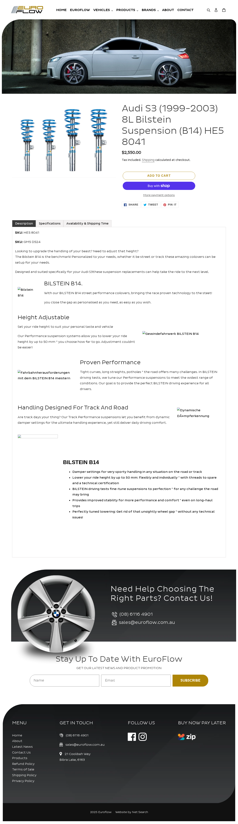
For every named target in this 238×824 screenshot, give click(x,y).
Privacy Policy (23, 781)
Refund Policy (23, 764)
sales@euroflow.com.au (85, 745)
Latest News (22, 747)
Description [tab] (24, 223)
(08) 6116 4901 (77, 735)
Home (17, 735)
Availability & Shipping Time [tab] (87, 223)
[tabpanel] (119, 392)
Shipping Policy (24, 775)
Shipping (148, 160)
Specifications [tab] (49, 223)
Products (19, 758)
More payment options (159, 195)
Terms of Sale (23, 769)
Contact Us (21, 752)
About (17, 741)
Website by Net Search (131, 812)
